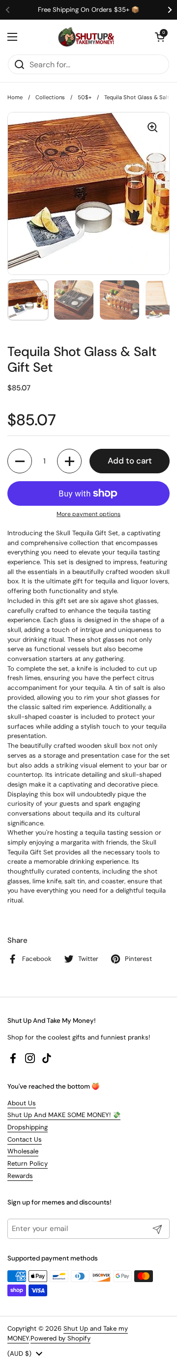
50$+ (84, 97)
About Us (21, 1103)
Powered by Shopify (60, 1338)
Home (15, 97)
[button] (160, 37)
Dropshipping (27, 1127)
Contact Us (24, 1139)
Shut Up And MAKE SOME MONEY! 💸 (63, 1115)
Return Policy (27, 1163)
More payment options (88, 514)
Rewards (20, 1176)
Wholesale (22, 1151)
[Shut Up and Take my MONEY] (86, 37)
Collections (50, 97)
